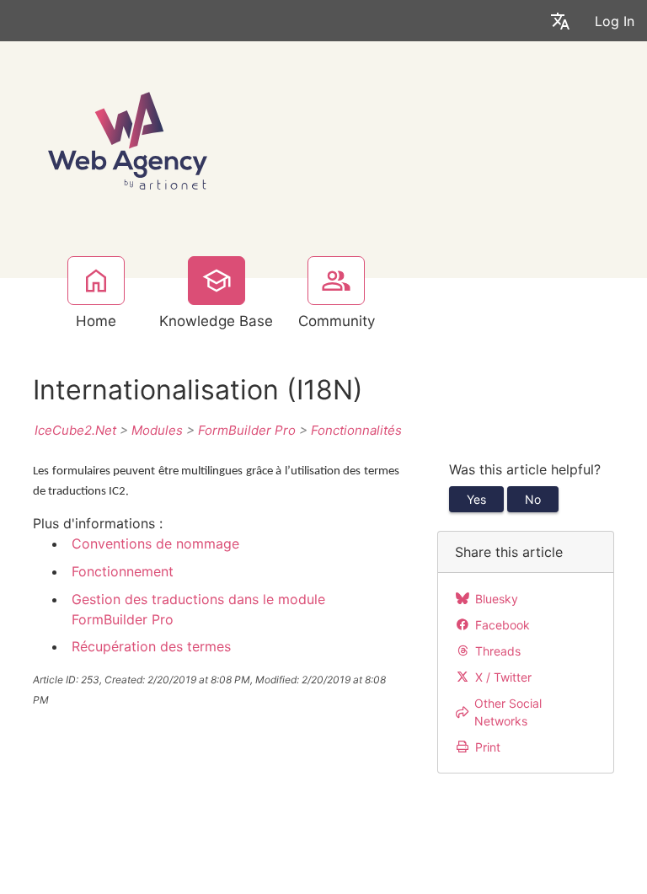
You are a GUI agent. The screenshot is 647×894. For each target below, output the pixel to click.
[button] (560, 20)
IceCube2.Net (75, 430)
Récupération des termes (151, 646)
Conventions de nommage (155, 543)
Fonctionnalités (356, 430)
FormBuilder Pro (247, 430)
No (533, 499)
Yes (476, 499)
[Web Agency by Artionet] (127, 139)
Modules (157, 430)
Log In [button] (614, 21)
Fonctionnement (123, 571)
